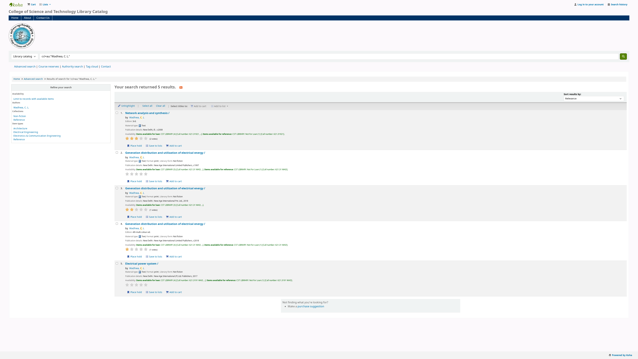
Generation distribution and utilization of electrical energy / (165, 152)
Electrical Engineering (25, 132)
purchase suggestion (311, 306)
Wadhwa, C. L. (21, 107)
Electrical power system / (141, 263)
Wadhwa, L (136, 117)
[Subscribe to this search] (181, 87)
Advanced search (25, 67)
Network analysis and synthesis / (147, 113)
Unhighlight (128, 106)
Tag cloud (92, 67)
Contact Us (43, 17)
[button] (31, 4)
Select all (147, 106)
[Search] (623, 56)
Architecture (20, 128)
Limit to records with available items (33, 99)
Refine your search (61, 87)
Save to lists (155, 146)
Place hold (136, 146)
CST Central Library (17, 4)
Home (14, 17)
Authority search (72, 67)
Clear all (160, 106)
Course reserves (49, 67)
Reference (19, 120)
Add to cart (175, 146)
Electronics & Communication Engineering (37, 136)
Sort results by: (572, 94)
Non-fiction (19, 116)
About (27, 17)
